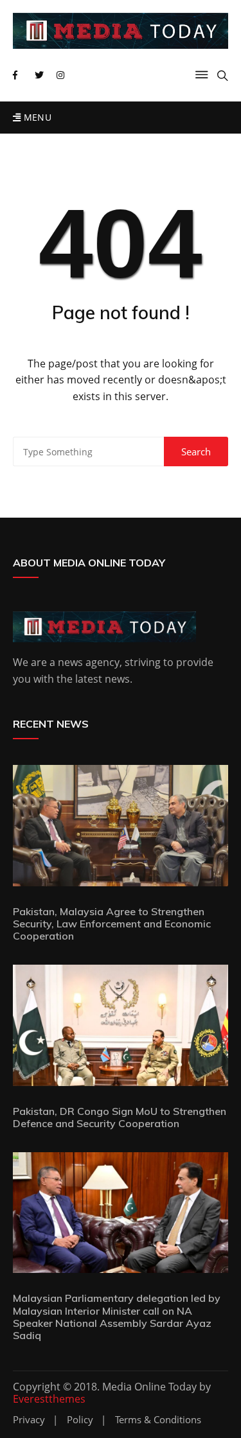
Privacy (29, 1420)
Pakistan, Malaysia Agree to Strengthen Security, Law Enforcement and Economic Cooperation (112, 923)
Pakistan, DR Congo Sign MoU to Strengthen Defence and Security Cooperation (119, 1117)
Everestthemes (49, 1399)
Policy (80, 1420)
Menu (36, 117)
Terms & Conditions (158, 1420)
